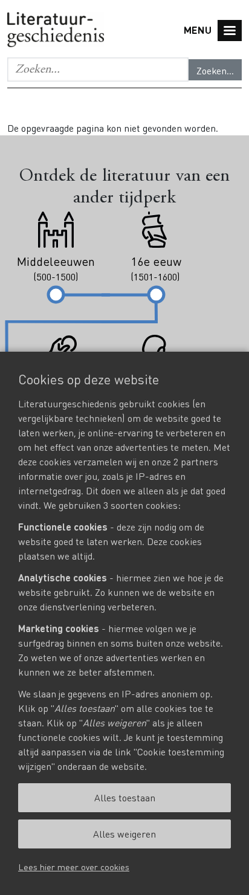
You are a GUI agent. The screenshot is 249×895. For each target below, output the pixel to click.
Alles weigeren (124, 833)
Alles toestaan (124, 797)
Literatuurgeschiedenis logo (55, 30)
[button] (98, 69)
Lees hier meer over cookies (73, 866)
